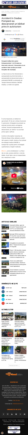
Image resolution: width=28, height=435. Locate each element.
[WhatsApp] (18, 216)
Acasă (3, 11)
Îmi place (24, 287)
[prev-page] (3, 279)
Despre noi (4, 420)
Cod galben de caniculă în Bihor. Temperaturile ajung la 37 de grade (18, 244)
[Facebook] (8, 216)
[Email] (25, 216)
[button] (2, 7)
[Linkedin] (22, 216)
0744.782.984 (16, 400)
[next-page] (5, 279)
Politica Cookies (21, 420)
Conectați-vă (22, 291)
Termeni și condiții (12, 420)
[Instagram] (7, 414)
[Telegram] (15, 216)
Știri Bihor (7, 11)
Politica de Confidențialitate (18, 421)
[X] (11, 216)
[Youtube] (24, 414)
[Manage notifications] (2, 433)
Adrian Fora (8, 30)
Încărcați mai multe (13, 365)
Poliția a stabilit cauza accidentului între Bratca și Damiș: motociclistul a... (20, 359)
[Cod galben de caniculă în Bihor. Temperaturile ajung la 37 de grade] (5, 244)
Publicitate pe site (7, 421)
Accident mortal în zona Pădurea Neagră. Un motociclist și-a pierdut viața (7, 342)
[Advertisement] (14, 102)
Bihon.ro (4, 151)
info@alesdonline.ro (18, 403)
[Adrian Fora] (3, 31)
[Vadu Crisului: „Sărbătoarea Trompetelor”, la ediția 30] (7, 316)
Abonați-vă (23, 303)
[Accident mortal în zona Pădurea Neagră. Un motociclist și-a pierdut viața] (7, 333)
